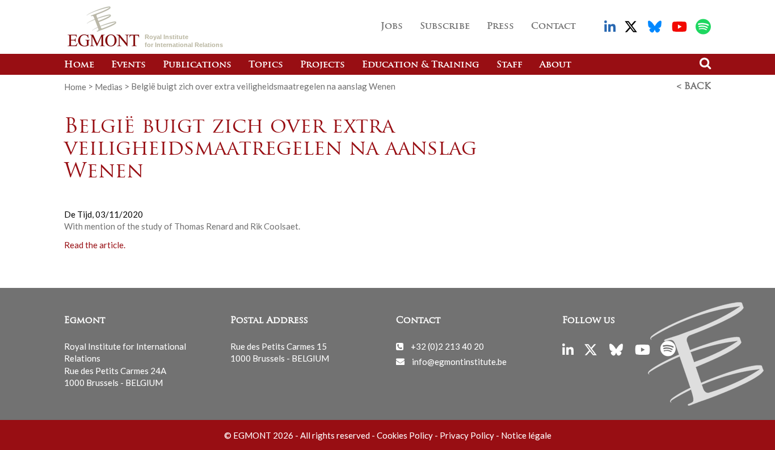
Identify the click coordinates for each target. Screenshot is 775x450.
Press (500, 26)
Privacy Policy (467, 435)
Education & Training (420, 65)
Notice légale (526, 435)
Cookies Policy (405, 435)
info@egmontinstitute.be (459, 361)
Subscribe (445, 26)
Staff (509, 65)
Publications (197, 65)
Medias (109, 86)
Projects (322, 65)
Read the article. (94, 244)
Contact (553, 26)
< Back (694, 86)
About (555, 65)
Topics (265, 65)
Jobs (392, 26)
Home (79, 65)
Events (128, 65)
